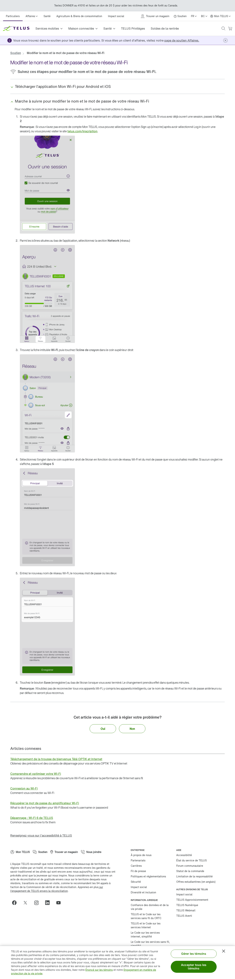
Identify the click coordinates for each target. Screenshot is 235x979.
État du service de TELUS (191, 860)
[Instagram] (37, 903)
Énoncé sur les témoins (99, 969)
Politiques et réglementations (148, 876)
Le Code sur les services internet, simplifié (145, 934)
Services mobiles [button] (47, 28)
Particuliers (13, 16)
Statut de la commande (190, 871)
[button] (223, 28)
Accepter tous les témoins (193, 966)
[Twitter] (26, 903)
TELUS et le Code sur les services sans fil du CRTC (146, 916)
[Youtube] (59, 903)
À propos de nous (141, 855)
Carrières (136, 866)
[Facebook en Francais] (15, 903)
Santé (47, 16)
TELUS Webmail (185, 910)
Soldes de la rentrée (165, 28)
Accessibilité (184, 855)
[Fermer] (224, 951)
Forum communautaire (189, 866)
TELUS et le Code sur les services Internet (145, 925)
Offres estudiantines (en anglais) (196, 882)
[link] (182, 40)
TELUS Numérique (187, 905)
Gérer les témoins (193, 953)
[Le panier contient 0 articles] (230, 29)
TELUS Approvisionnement (192, 900)
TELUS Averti (184, 916)
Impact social (116, 16)
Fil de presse (138, 871)
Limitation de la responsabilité (194, 876)
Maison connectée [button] (81, 28)
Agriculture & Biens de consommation (79, 16)
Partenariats (138, 860)
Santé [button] (107, 28)
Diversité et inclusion (143, 892)
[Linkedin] (48, 903)
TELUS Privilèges (133, 28)
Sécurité (136, 882)
